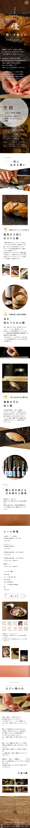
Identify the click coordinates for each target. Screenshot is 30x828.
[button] (4, 623)
